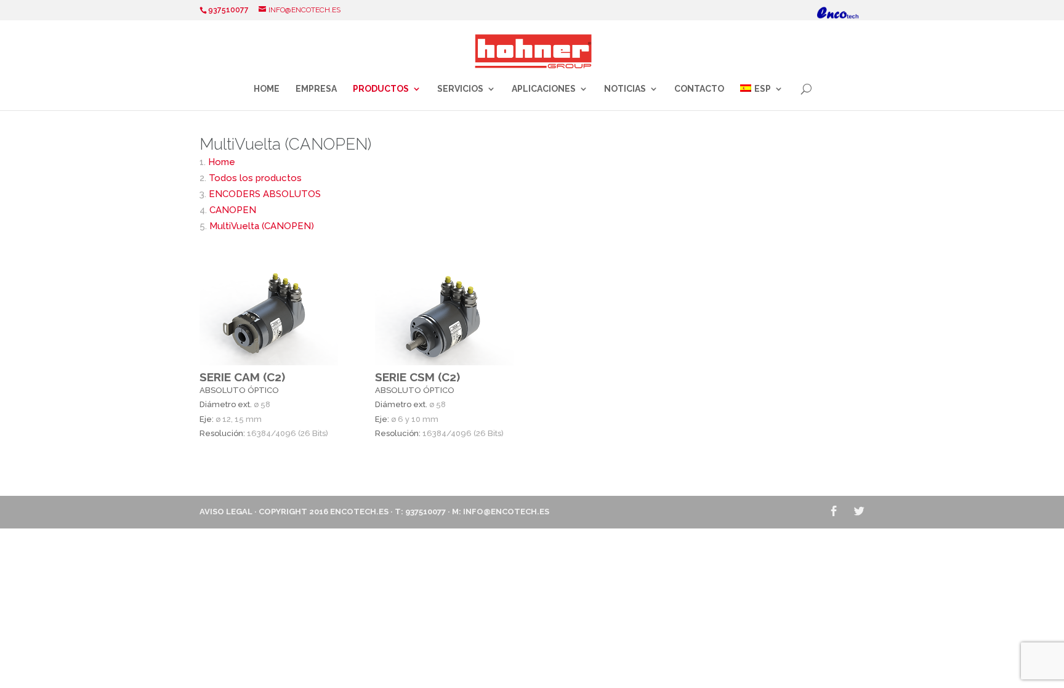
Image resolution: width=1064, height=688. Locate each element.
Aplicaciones (544, 89)
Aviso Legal (226, 511)
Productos (381, 89)
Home (267, 89)
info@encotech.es (506, 511)
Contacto (699, 89)
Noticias (625, 89)
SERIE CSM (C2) (417, 377)
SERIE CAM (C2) (242, 377)
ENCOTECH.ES (359, 511)
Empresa (316, 89)
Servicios (460, 89)
